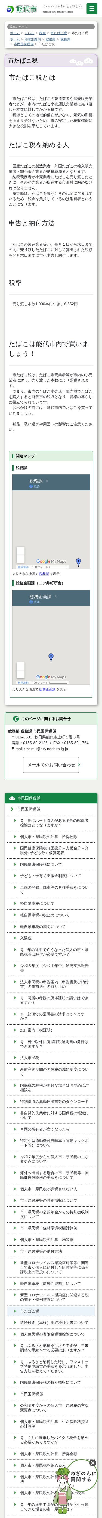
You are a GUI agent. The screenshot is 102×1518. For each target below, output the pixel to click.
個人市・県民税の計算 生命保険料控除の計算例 (54, 1424)
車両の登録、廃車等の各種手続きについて (54, 889)
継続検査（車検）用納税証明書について (54, 1323)
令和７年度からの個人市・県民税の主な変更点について (54, 1159)
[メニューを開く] (91, 8)
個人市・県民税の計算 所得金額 (48, 1454)
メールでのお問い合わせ (51, 764)
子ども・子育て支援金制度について (50, 876)
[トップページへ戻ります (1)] (22, 9)
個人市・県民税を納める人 (43, 1465)
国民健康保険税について (41, 864)
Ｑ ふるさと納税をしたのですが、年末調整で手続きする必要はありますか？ (54, 1348)
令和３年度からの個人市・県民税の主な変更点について (54, 1407)
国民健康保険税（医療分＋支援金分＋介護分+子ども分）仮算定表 (54, 850)
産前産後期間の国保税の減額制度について (54, 1071)
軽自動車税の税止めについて (45, 915)
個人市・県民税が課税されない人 (48, 1189)
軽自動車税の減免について (43, 927)
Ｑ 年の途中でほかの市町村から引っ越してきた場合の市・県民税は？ (54, 1507)
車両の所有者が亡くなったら (45, 1129)
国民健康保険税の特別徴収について (50, 1382)
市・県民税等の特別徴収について (48, 1200)
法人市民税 (29, 1058)
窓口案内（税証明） (37, 1030)
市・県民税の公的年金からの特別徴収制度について (54, 1214)
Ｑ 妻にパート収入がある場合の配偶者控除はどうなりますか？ (54, 823)
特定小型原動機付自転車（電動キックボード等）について (54, 1143)
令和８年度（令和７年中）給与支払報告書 (54, 968)
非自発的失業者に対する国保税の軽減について (54, 1115)
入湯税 (26, 938)
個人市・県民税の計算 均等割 (46, 1240)
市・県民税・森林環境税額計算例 (48, 1228)
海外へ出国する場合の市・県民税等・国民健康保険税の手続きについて (54, 1175)
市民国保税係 (28, 798)
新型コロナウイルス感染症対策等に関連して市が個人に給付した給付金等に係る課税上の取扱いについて (54, 1267)
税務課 (44, 574)
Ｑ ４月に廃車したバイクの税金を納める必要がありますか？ (54, 1440)
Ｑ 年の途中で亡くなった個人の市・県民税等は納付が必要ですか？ (54, 952)
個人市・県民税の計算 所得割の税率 (52, 1493)
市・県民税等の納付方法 (41, 1251)
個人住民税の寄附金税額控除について (52, 1334)
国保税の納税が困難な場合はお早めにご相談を (54, 1087)
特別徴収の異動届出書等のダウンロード (54, 1102)
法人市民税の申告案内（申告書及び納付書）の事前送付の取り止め (54, 984)
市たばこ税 (29, 1311)
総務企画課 (47, 689)
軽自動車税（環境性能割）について (50, 1284)
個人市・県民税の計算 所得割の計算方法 (54, 1479)
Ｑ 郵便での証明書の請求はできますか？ (52, 1016)
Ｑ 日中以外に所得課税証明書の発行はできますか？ (54, 1044)
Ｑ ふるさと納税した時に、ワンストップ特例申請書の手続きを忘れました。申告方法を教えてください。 (54, 1366)
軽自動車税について (37, 903)
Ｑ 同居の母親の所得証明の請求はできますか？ (54, 1000)
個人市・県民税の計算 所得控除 (48, 837)
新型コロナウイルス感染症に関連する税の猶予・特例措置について (54, 1297)
